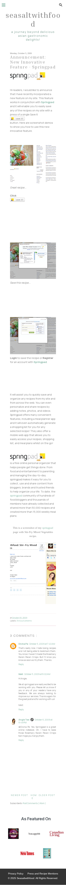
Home (34, 797)
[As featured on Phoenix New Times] (27, 853)
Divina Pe (23, 643)
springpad (16, 495)
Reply (21, 664)
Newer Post (19, 795)
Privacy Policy (15, 873)
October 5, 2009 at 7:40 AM (42, 643)
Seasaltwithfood (33, 19)
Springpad (47, 102)
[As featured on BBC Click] (13, 834)
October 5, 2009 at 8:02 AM (37, 674)
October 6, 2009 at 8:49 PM (35, 721)
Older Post (47, 795)
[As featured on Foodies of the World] (47, 853)
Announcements (24, 620)
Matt (20, 674)
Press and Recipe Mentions (42, 873)
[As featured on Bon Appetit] (34, 834)
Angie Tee (23, 719)
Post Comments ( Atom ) (34, 803)
